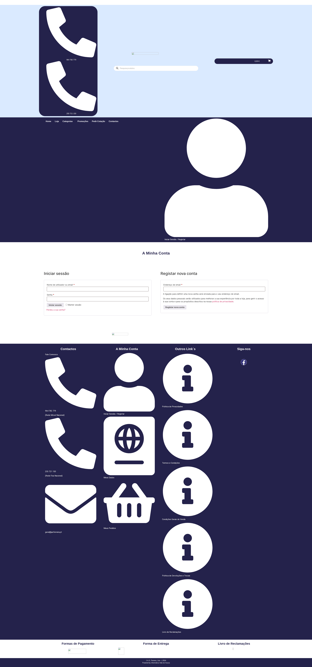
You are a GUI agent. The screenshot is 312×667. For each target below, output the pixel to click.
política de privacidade (222, 301)
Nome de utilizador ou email (66, 284)
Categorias (68, 121)
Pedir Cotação (98, 121)
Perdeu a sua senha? (55, 310)
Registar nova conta (174, 307)
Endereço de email (178, 284)
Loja (57, 121)
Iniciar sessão (55, 305)
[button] (68, 121)
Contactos (113, 121)
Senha (56, 294)
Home (48, 121)
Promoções (83, 121)
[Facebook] (244, 362)
